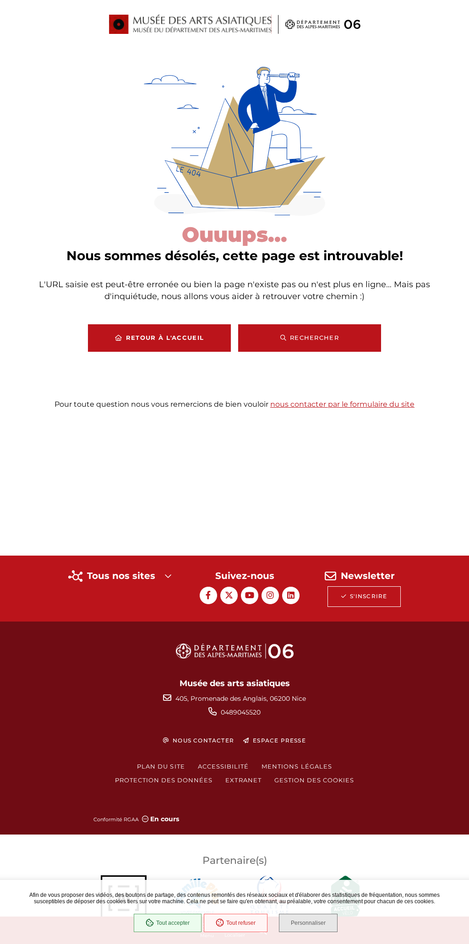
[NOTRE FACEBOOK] (208, 595)
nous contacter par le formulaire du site (342, 404)
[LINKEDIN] (291, 595)
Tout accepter (173, 923)
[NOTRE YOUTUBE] (249, 595)
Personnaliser (308, 923)
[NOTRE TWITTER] (229, 595)
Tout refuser (241, 923)
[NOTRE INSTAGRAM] (270, 595)
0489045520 (241, 712)
